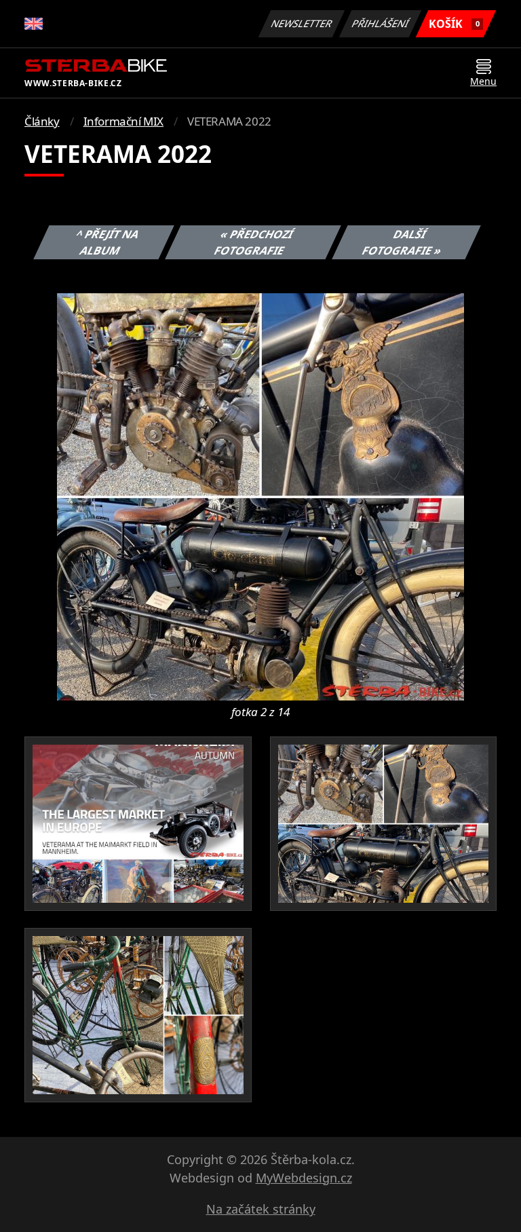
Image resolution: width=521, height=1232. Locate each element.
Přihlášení (380, 23)
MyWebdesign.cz (304, 1178)
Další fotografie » (402, 242)
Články (42, 121)
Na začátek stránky (260, 1209)
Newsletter (302, 23)
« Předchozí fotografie (253, 242)
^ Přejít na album (107, 242)
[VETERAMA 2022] (260, 495)
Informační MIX (123, 121)
